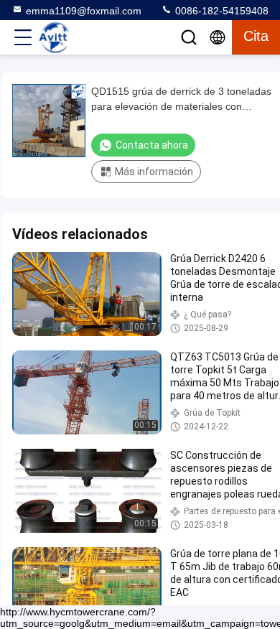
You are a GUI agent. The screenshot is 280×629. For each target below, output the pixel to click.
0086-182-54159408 (220, 11)
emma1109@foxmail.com (83, 11)
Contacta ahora (152, 145)
